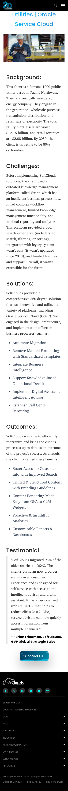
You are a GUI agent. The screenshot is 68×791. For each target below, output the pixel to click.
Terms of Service (54, 781)
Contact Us (34, 656)
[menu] (63, 5)
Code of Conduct (12, 781)
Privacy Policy (33, 781)
